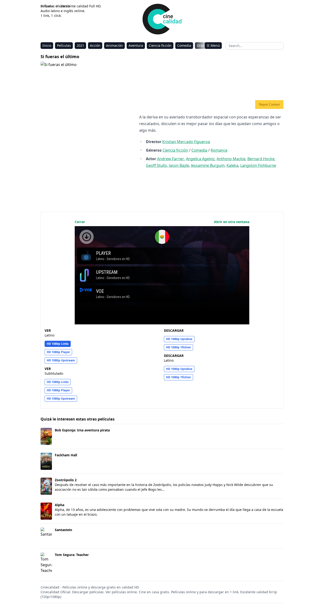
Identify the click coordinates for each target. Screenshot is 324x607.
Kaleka (232, 165)
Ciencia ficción (160, 45)
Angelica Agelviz (200, 158)
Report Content (269, 104)
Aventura (136, 45)
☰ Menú (213, 45)
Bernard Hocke (260, 158)
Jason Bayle (179, 165)
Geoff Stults (156, 165)
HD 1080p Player (58, 352)
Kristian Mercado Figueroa (186, 141)
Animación (114, 45)
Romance (219, 150)
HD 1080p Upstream (61, 360)
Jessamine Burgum (208, 165)
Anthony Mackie (231, 158)
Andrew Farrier (170, 158)
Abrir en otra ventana (231, 221)
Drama (202, 45)
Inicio (46, 45)
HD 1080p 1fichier (178, 347)
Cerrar (80, 221)
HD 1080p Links (58, 344)
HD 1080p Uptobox (179, 339)
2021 (80, 45)
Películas (64, 45)
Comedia (184, 45)
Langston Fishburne (258, 165)
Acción (95, 45)
